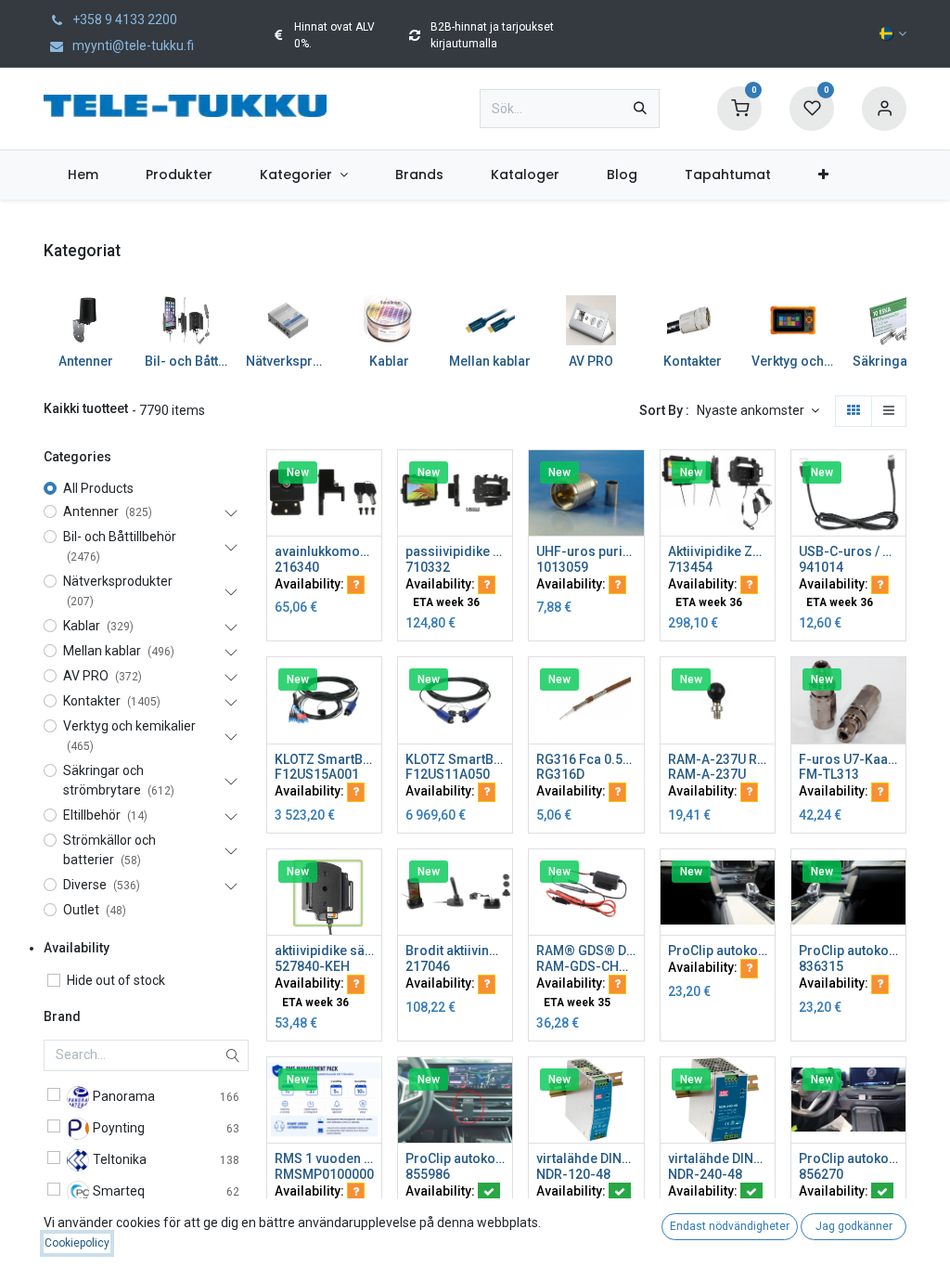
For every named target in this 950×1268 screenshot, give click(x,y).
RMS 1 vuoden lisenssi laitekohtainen (324, 1158)
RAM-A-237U (707, 774)
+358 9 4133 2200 (123, 19)
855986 (427, 1174)
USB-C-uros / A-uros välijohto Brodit (848, 551)
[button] (758, 411)
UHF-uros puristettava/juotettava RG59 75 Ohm (585, 551)
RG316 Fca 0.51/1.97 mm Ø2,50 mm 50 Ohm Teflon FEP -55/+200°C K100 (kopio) (585, 759)
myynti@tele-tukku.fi (132, 45)
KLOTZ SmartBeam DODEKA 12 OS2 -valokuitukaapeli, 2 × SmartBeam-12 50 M (455, 759)
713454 (690, 567)
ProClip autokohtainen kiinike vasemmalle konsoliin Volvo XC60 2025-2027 (717, 950)
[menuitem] (83, 175)
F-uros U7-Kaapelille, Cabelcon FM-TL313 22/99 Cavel (848, 759)
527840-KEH (312, 966)
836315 (821, 966)
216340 (297, 567)
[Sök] (640, 108)
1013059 (562, 567)
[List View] (888, 411)
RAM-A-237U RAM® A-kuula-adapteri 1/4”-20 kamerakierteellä (717, 759)
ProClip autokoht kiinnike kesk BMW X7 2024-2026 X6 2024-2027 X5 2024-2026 (455, 1158)
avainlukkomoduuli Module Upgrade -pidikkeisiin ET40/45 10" (324, 551)
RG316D (560, 774)
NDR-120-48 (573, 1174)
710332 (427, 567)
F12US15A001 (317, 774)
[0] (739, 107)
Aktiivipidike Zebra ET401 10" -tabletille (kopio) (717, 551)
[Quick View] (370, 480)
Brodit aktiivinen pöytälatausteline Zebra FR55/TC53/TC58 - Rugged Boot (455, 950)
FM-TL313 (829, 774)
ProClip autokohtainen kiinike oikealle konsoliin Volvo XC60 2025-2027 (848, 950)
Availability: (311, 583)
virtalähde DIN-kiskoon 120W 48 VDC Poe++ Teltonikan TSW (585, 1158)
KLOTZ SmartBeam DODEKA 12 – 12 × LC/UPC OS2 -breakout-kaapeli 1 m (324, 759)
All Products (98, 488)
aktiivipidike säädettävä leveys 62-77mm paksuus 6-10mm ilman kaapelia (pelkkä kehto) (324, 950)
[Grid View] (853, 411)
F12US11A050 (447, 774)
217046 (427, 966)
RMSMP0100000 (324, 1174)
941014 (821, 567)
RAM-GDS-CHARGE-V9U (585, 966)
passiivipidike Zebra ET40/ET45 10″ (455, 551)
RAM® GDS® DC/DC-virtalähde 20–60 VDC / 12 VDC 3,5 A (585, 950)
